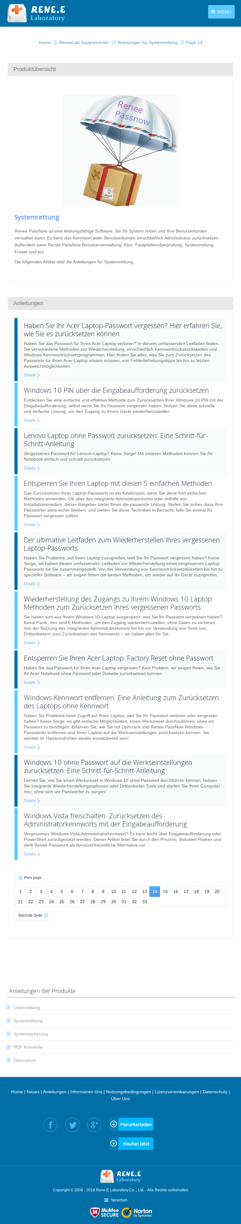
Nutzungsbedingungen (128, 1091)
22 (30, 901)
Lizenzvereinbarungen (177, 1091)
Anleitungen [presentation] (28, 303)
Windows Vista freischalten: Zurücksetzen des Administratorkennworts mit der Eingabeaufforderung (105, 819)
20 (217, 891)
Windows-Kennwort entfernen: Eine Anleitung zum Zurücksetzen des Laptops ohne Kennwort (121, 701)
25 (61, 901)
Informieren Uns (86, 1091)
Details (30, 375)
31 (123, 901)
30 (113, 901)
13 (144, 891)
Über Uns (120, 1098)
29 (103, 901)
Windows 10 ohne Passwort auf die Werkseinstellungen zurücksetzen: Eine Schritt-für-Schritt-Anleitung (108, 766)
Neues (33, 1091)
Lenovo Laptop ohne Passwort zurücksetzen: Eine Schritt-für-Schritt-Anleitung (116, 439)
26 (72, 901)
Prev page (33, 877)
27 (82, 901)
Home (17, 1091)
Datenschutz (215, 1091)
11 (123, 891)
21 (20, 901)
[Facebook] (50, 1125)
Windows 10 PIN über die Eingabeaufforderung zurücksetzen (116, 390)
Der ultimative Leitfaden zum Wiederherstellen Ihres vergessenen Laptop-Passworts (122, 543)
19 (206, 891)
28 (92, 901)
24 (51, 901)
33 (144, 901)
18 (196, 891)
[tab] (120, 69)
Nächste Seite (30, 915)
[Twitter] (72, 1125)
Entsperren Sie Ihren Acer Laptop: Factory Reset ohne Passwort (118, 657)
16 (175, 891)
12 (134, 891)
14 (155, 891)
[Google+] (94, 1125)
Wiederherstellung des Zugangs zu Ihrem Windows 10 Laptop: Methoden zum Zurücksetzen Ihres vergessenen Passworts (118, 603)
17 (186, 891)
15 (165, 891)
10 (113, 891)
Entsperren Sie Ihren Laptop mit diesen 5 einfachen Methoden (118, 483)
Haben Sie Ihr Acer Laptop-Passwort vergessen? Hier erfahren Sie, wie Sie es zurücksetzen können (123, 329)
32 (134, 901)
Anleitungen (55, 1091)
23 (41, 901)
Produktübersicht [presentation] (34, 69)
